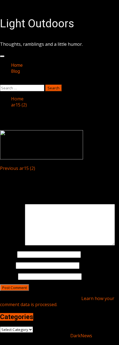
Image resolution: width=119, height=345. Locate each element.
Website (8, 276)
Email (7, 265)
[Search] (1, 82)
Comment (12, 244)
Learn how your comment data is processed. (57, 301)
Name (8, 254)
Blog (15, 71)
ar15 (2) (17, 168)
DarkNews (81, 336)
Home (17, 65)
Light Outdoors (37, 23)
